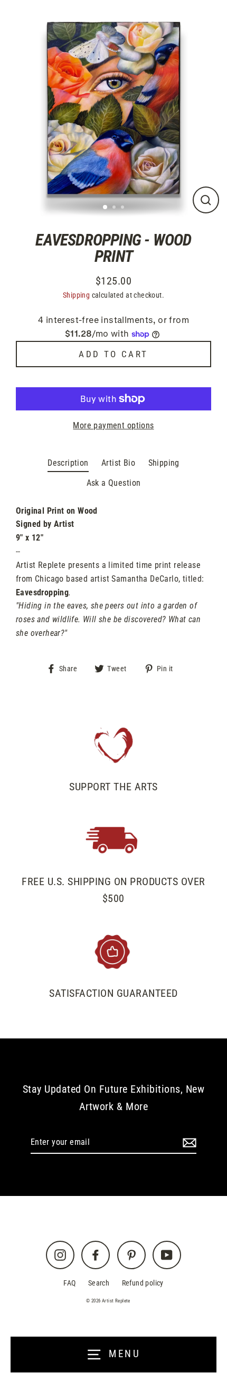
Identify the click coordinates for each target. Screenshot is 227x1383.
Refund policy (143, 1283)
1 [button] (105, 207)
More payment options (113, 425)
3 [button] (123, 208)
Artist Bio (118, 463)
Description (68, 463)
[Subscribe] (187, 1142)
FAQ (69, 1283)
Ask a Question (114, 483)
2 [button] (115, 208)
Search (98, 1283)
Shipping (76, 295)
